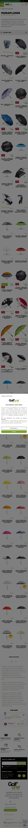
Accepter (14, 431)
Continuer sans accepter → (7, 396)
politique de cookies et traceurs (15, 414)
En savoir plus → (14, 428)
